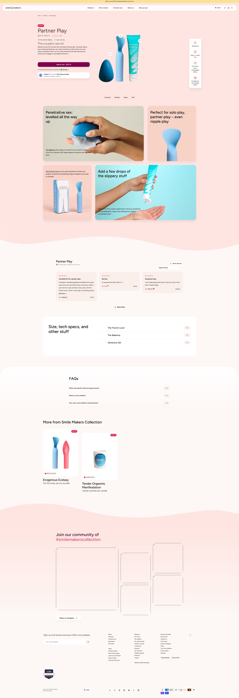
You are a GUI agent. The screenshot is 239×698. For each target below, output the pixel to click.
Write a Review (177, 264)
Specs (126, 97)
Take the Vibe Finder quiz (141, 662)
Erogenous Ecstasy (56, 480)
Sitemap (163, 653)
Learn (110, 648)
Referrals (137, 655)
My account (164, 637)
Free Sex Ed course (114, 660)
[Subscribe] (88, 642)
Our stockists (138, 651)
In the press (137, 646)
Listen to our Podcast (114, 655)
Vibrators (90, 8)
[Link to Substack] (119, 690)
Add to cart (190, 97)
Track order (164, 641)
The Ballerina (50, 150)
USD (218, 8)
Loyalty (136, 658)
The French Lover (52, 171)
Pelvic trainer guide (113, 653)
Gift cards (111, 644)
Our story (137, 637)
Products (45, 15)
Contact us (164, 639)
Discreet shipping (166, 644)
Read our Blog (112, 658)
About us (131, 8)
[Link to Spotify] (138, 690)
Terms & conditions (166, 648)
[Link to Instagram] (114, 690)
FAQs (162, 646)
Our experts (137, 639)
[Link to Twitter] (133, 690)
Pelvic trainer (103, 8)
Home (39, 15)
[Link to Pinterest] (124, 690)
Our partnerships (139, 641)
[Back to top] (190, 634)
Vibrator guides (112, 651)
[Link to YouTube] (129, 690)
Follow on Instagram (67, 618)
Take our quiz (143, 8)
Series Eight (49, 690)
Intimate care (117, 8)
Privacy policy (165, 651)
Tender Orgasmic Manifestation (93, 485)
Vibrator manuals (139, 644)
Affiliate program (139, 653)
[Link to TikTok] (109, 690)
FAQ (133, 97)
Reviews (117, 97)
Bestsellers (111, 641)
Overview (108, 97)
